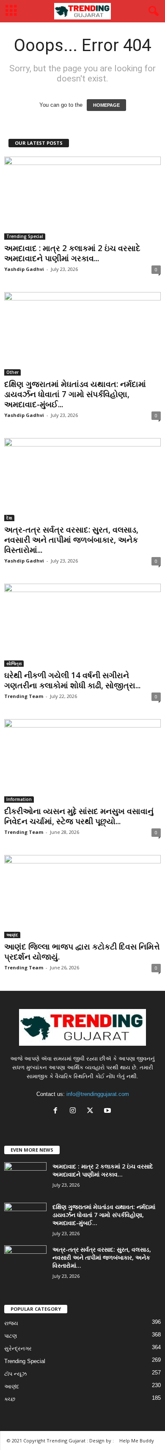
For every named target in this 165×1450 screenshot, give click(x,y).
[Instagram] (74, 1111)
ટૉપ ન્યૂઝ (15, 1374)
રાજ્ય (11, 1323)
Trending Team (23, 696)
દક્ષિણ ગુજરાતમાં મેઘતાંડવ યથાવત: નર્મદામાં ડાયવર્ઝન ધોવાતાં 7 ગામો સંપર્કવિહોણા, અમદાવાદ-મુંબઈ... (75, 394)
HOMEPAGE (106, 105)
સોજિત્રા (14, 663)
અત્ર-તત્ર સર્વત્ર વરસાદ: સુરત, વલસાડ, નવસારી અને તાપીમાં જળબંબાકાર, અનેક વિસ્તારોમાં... (71, 539)
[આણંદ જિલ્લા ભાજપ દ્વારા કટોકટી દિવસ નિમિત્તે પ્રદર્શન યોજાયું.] (82, 896)
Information (19, 799)
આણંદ (12, 935)
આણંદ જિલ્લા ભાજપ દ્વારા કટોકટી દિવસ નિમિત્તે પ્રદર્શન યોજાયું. (82, 951)
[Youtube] (108, 1111)
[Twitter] (92, 1111)
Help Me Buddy (136, 1440)
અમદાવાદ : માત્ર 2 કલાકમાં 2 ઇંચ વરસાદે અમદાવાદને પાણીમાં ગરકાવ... (72, 253)
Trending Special (24, 236)
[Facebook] (57, 1111)
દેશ (9, 518)
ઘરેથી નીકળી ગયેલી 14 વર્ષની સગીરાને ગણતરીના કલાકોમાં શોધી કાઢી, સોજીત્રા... (72, 680)
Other (12, 372)
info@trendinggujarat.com (97, 1094)
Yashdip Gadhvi (24, 269)
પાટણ (10, 1336)
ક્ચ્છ (9, 1399)
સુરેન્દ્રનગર (18, 1348)
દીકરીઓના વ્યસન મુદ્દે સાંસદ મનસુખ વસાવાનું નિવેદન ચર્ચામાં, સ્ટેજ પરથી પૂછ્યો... (79, 816)
